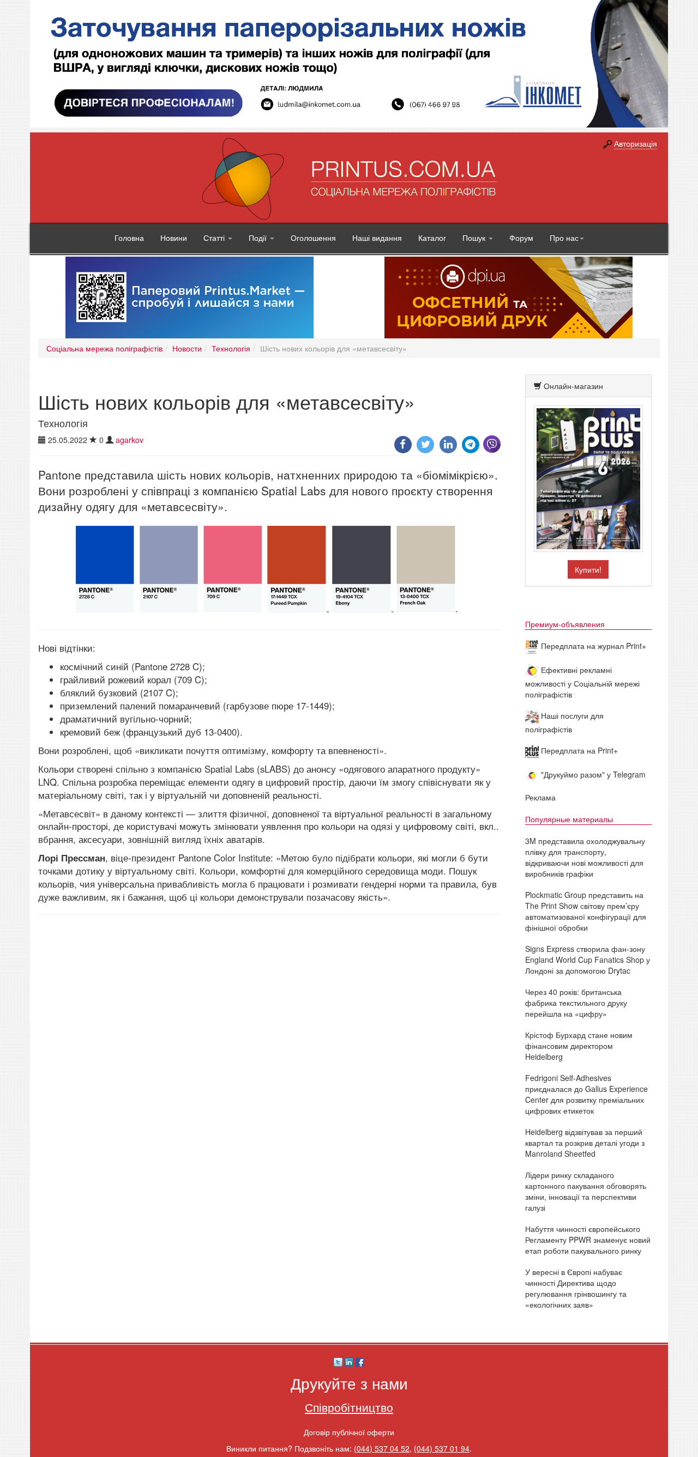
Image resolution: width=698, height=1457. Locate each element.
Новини (173, 237)
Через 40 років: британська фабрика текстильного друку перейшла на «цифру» (576, 1002)
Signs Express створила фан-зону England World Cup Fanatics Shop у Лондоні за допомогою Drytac (587, 959)
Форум (521, 237)
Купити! (588, 569)
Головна (129, 237)
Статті (215, 237)
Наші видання (377, 237)
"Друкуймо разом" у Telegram (592, 774)
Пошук (475, 237)
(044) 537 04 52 (382, 1448)
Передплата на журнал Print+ (592, 645)
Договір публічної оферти (349, 1431)
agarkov (129, 439)
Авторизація (635, 143)
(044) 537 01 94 (442, 1448)
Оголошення (313, 237)
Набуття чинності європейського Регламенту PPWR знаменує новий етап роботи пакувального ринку (588, 1239)
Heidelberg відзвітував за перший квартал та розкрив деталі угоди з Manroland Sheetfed (585, 1142)
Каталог (432, 237)
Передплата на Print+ (578, 750)
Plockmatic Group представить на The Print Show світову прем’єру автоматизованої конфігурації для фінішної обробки (585, 911)
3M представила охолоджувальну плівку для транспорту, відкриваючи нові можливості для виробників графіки (585, 857)
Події (259, 237)
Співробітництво (349, 1407)
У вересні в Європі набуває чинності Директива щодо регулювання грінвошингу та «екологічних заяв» (576, 1288)
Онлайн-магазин (573, 385)
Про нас (564, 237)
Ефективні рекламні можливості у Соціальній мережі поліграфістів (582, 682)
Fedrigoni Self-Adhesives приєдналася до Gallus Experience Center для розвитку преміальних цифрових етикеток (586, 1094)
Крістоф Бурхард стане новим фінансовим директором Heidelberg (579, 1045)
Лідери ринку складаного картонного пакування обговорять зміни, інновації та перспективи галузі (585, 1191)
